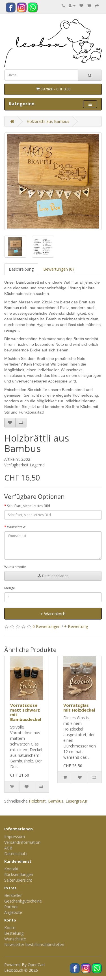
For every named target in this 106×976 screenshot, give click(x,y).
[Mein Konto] (72, 5)
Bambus (55, 801)
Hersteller (13, 895)
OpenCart (36, 964)
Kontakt (11, 868)
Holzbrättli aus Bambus (48, 121)
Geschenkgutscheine (23, 901)
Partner (11, 906)
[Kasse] (97, 5)
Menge (9, 588)
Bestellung (13, 933)
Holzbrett (37, 801)
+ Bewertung (76, 626)
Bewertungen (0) (58, 269)
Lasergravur (76, 801)
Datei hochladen (54, 575)
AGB (8, 848)
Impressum (14, 836)
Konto (10, 927)
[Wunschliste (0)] (81, 5)
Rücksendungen (18, 874)
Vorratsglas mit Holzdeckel (79, 707)
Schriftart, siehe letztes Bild (28, 505)
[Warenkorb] (89, 5)
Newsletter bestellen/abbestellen (34, 944)
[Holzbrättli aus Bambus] (53, 181)
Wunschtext (16, 527)
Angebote (13, 912)
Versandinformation (22, 842)
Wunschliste (15, 939)
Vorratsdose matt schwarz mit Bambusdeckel (25, 712)
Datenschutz (15, 853)
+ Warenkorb (53, 613)
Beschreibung (21, 269)
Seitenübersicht (18, 880)
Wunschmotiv (15, 566)
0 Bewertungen (46, 626)
